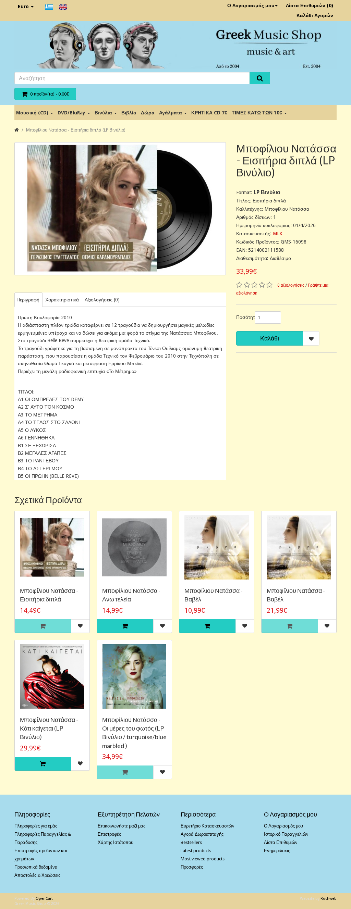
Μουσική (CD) (33, 112)
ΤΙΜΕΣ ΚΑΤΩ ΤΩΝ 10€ (257, 112)
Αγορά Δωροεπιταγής (202, 834)
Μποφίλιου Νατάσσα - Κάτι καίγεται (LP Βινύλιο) (49, 728)
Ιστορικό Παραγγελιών (286, 834)
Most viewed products (203, 858)
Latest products (196, 850)
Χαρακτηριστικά (62, 299)
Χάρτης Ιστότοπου (115, 842)
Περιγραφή (27, 299)
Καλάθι (269, 338)
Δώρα (148, 112)
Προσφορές (192, 867)
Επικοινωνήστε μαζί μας (121, 826)
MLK (277, 233)
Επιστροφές (109, 834)
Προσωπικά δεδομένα (36, 867)
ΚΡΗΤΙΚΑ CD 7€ (209, 112)
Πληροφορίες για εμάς (35, 826)
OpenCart (44, 898)
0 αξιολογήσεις (290, 285)
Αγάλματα (171, 112)
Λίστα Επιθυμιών (281, 842)
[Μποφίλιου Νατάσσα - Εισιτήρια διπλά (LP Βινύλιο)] (120, 208)
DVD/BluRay (72, 112)
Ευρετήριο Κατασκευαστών (207, 826)
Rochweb (328, 898)
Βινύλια (104, 112)
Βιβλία (128, 112)
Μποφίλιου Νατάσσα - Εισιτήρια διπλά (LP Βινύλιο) (75, 130)
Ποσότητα (243, 317)
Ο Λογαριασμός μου (250, 5)
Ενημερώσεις (277, 850)
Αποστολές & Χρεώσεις (37, 875)
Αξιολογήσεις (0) (102, 299)
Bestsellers (191, 842)
